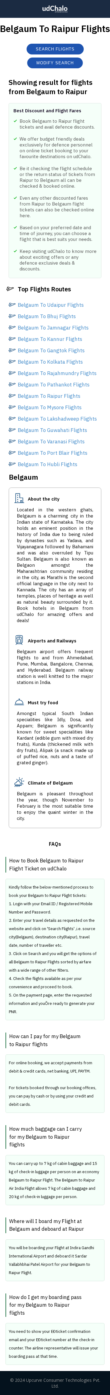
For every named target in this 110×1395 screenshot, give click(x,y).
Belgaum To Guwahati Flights (52, 430)
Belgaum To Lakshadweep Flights (57, 418)
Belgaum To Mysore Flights (50, 407)
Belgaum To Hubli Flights (47, 464)
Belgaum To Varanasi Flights (51, 441)
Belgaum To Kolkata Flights (50, 361)
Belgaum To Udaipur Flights (51, 305)
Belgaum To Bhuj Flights (47, 316)
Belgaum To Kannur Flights (50, 339)
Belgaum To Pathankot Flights (54, 384)
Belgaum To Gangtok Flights (51, 350)
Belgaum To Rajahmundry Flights (57, 373)
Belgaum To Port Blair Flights (52, 453)
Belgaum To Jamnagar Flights (53, 327)
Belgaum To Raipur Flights (49, 396)
